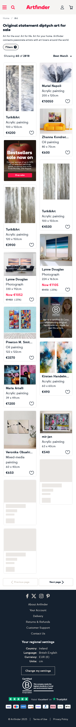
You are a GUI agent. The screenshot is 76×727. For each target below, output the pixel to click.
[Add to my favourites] (31, 132)
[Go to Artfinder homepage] (38, 7)
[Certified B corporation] (38, 685)
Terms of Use (40, 719)
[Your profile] (62, 7)
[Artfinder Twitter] (33, 596)
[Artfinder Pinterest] (48, 596)
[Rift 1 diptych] (20, 443)
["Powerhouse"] (20, 334)
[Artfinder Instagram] (41, 596)
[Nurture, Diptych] (20, 277)
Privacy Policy (60, 719)
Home (6, 18)
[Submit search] (13, 7)
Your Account (38, 610)
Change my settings (38, 670)
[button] (62, 56)
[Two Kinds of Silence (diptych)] (56, 132)
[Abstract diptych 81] (56, 433)
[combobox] (62, 56)
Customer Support (38, 627)
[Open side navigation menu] (4, 7)
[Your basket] (71, 7)
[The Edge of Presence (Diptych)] (20, 386)
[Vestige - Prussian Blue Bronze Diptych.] (20, 99)
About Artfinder (38, 604)
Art (16, 18)
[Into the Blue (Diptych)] (56, 368)
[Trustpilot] (38, 698)
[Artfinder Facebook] (27, 596)
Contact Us (38, 633)
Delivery (38, 616)
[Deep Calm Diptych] (56, 263)
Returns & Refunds (38, 622)
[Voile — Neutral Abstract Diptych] (56, 195)
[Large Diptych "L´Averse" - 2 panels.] (20, 216)
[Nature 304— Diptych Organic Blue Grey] (56, 84)
